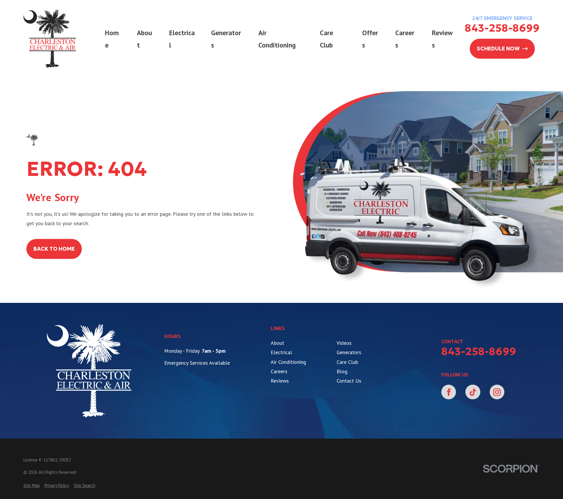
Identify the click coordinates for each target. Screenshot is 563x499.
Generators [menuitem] (226, 38)
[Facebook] (448, 392)
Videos (344, 343)
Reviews (280, 380)
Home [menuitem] (112, 38)
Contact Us (349, 380)
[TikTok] (472, 392)
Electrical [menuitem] (182, 38)
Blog (342, 371)
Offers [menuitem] (370, 38)
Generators (349, 352)
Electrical (281, 352)
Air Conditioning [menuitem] (277, 38)
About (277, 343)
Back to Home (54, 248)
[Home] (49, 38)
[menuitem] (31, 485)
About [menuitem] (144, 38)
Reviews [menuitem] (442, 38)
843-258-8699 (502, 28)
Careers (279, 371)
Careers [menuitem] (404, 38)
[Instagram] (497, 392)
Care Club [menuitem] (326, 38)
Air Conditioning (288, 362)
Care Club (347, 362)
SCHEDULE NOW (498, 48)
